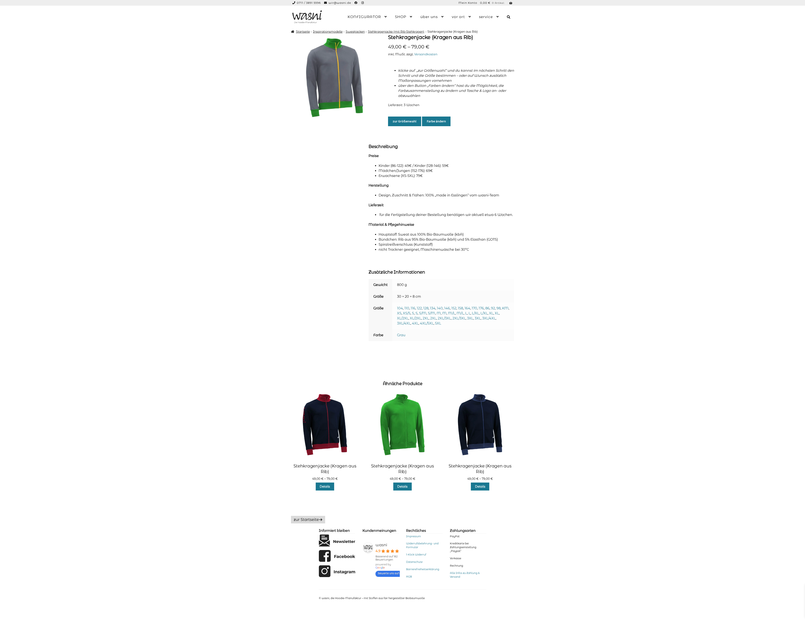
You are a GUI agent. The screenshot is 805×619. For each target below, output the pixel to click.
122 (419, 308)
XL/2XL (402, 318)
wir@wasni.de (339, 2)
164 (467, 308)
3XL (470, 318)
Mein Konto (467, 2)
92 (493, 308)
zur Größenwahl (404, 121)
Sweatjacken (355, 32)
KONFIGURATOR (364, 17)
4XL (415, 323)
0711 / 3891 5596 (309, 2)
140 (440, 308)
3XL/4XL (489, 318)
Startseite (303, 32)
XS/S (406, 313)
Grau (401, 335)
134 (432, 308)
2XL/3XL (444, 318)
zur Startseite (306, 519)
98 (498, 308)
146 (447, 308)
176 (481, 308)
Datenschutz (414, 561)
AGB (409, 576)
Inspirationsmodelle (328, 32)
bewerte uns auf (388, 573)
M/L (451, 313)
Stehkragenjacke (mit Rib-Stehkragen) (396, 32)
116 (413, 308)
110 (406, 308)
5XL (438, 323)
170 (474, 308)
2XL (426, 318)
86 (487, 308)
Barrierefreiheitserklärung (422, 569)
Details (325, 486)
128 (425, 308)
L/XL (475, 313)
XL (491, 313)
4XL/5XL (427, 323)
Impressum (413, 536)
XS (399, 313)
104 (400, 308)
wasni (381, 545)
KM (505, 308)
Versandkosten (426, 54)
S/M (422, 313)
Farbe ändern (436, 121)
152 (453, 308)
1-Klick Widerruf (416, 554)
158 (460, 308)
